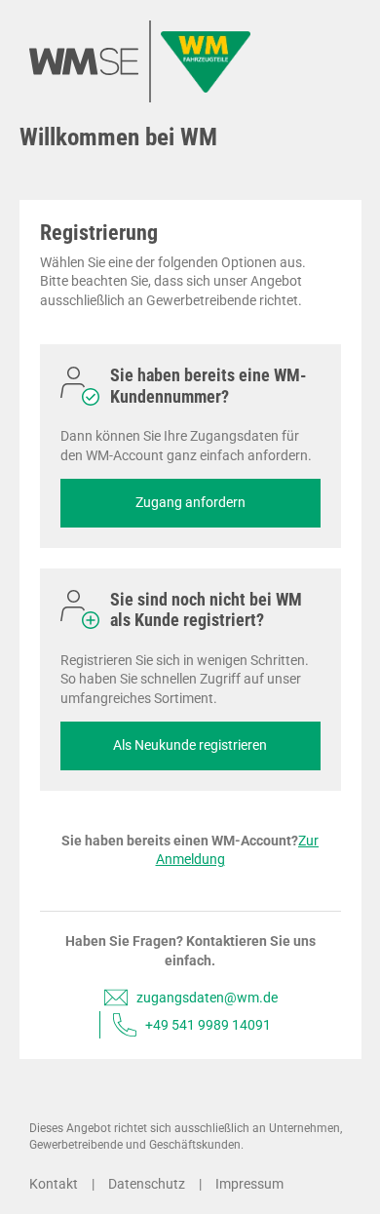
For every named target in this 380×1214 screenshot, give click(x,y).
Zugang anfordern (190, 502)
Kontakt (53, 1184)
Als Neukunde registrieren (190, 745)
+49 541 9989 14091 (208, 1025)
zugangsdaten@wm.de (207, 997)
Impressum (249, 1184)
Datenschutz (146, 1184)
